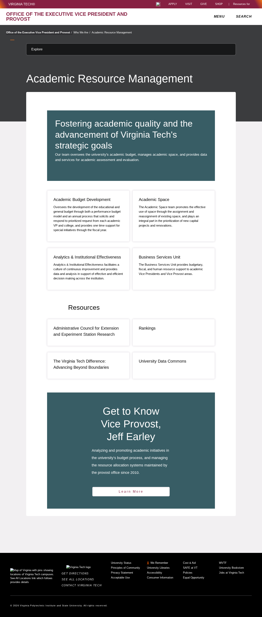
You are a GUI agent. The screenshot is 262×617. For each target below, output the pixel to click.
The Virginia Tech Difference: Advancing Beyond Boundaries (81, 364)
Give (203, 4)
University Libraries (158, 567)
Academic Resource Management (112, 32)
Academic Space (154, 199)
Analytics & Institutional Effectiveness (87, 257)
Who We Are (81, 32)
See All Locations (79, 579)
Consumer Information (160, 577)
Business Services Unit (159, 257)
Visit (188, 4)
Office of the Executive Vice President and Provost (39, 32)
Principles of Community (125, 567)
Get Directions (76, 573)
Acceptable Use (120, 577)
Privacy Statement (122, 572)
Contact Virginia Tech (83, 585)
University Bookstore (231, 567)
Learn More (131, 491)
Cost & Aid (189, 562)
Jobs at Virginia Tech (231, 572)
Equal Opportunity (193, 577)
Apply (172, 4)
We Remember (159, 562)
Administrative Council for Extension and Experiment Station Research (86, 331)
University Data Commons (162, 361)
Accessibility (154, 572)
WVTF (223, 562)
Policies (187, 572)
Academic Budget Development (82, 199)
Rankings (147, 328)
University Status (121, 562)
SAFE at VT (190, 567)
